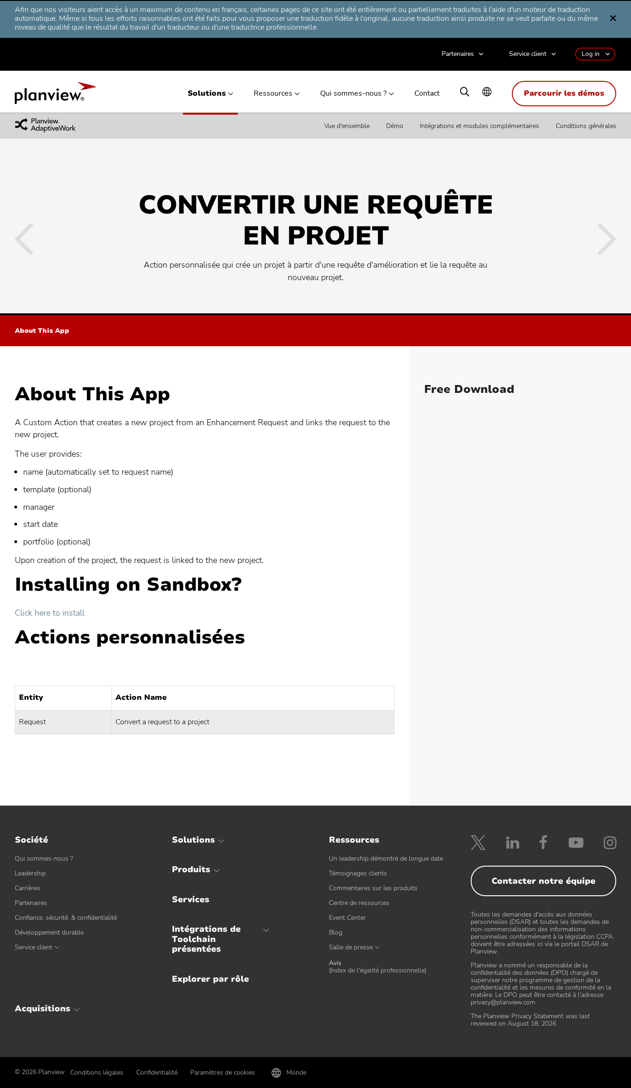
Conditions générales (586, 126)
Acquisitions (42, 1008)
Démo (394, 126)
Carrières (27, 888)
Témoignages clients (358, 873)
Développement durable (49, 932)
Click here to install (50, 612)
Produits (191, 869)
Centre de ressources (359, 903)
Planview (55, 96)
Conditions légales (96, 1072)
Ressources (273, 93)
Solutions (207, 93)
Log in (591, 53)
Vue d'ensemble (347, 126)
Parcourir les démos (564, 93)
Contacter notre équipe (543, 880)
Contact (427, 93)
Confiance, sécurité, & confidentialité (66, 917)
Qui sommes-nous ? (353, 93)
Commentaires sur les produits (373, 888)
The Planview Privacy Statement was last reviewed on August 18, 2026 (530, 1020)
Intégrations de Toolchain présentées (206, 938)
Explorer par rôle (210, 978)
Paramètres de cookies (222, 1072)
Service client (527, 54)
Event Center (347, 917)
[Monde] (486, 92)
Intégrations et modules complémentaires (479, 126)
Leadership (30, 873)
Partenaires (458, 54)
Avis (377, 967)
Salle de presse (351, 947)
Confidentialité (156, 1072)
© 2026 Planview (40, 1072)
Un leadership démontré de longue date (386, 858)
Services (190, 899)
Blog (335, 932)
